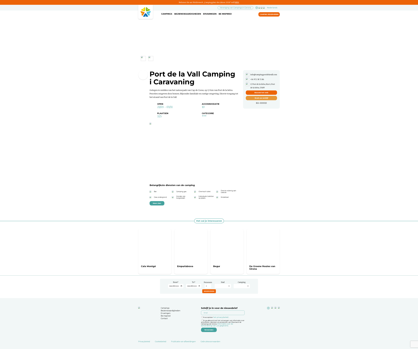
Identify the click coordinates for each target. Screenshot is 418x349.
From (175, 282)
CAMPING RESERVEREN (269, 14)
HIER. (237, 2)
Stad (223, 282)
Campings (166, 14)
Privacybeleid (144, 342)
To (193, 282)
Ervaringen (210, 14)
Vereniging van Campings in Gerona (235, 8)
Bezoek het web (261, 93)
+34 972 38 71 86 (257, 79)
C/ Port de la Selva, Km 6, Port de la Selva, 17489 (262, 86)
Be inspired (225, 14)
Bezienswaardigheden (187, 14)
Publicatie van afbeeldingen (183, 342)
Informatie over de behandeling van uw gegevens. (217, 325)
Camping (242, 282)
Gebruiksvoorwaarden (210, 342)
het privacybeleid (221, 317)
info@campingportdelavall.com (263, 74)
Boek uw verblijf (261, 98)
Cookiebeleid (160, 342)
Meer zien (157, 203)
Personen (208, 282)
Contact (164, 318)
